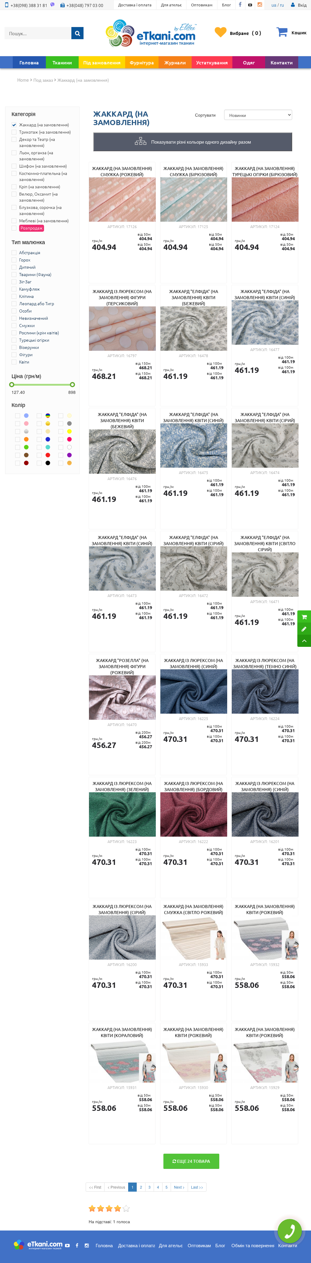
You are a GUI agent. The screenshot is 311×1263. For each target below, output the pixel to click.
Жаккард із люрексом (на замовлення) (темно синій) (265, 663)
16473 (131, 595)
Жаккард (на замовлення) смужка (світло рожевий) (193, 909)
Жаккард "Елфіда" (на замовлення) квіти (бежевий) (193, 297)
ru (282, 5)
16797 (131, 355)
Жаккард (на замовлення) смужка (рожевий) (122, 171)
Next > (179, 1187)
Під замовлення (102, 62)
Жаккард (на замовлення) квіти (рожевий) (265, 909)
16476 (131, 478)
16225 (202, 718)
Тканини (62, 62)
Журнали (175, 62)
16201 (274, 841)
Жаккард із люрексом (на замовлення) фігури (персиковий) (122, 297)
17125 (202, 226)
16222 (202, 841)
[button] (302, 5)
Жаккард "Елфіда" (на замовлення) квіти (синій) (264, 294)
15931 (131, 1087)
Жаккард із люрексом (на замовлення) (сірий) (122, 909)
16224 (274, 718)
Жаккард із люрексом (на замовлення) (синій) (193, 663)
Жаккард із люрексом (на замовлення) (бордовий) (193, 786)
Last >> (197, 1187)
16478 (202, 355)
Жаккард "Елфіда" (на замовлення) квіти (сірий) (265, 417)
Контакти (282, 62)
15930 (202, 1087)
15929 (274, 1087)
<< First (95, 1187)
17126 (131, 226)
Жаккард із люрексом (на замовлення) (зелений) (122, 786)
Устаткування (212, 62)
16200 (131, 964)
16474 (274, 472)
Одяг (249, 62)
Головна (29, 62)
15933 (202, 964)
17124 (274, 226)
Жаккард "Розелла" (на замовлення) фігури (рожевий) (122, 666)
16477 (274, 349)
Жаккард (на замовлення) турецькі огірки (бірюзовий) (265, 171)
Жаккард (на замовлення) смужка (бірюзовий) (193, 171)
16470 (131, 724)
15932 (274, 964)
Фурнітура (142, 62)
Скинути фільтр (8, 1242)
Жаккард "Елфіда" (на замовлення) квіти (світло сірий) (265, 543)
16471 (274, 601)
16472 (202, 595)
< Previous (116, 1187)
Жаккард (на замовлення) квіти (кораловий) (122, 1032)
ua (274, 5)
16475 (202, 472)
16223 (131, 841)
